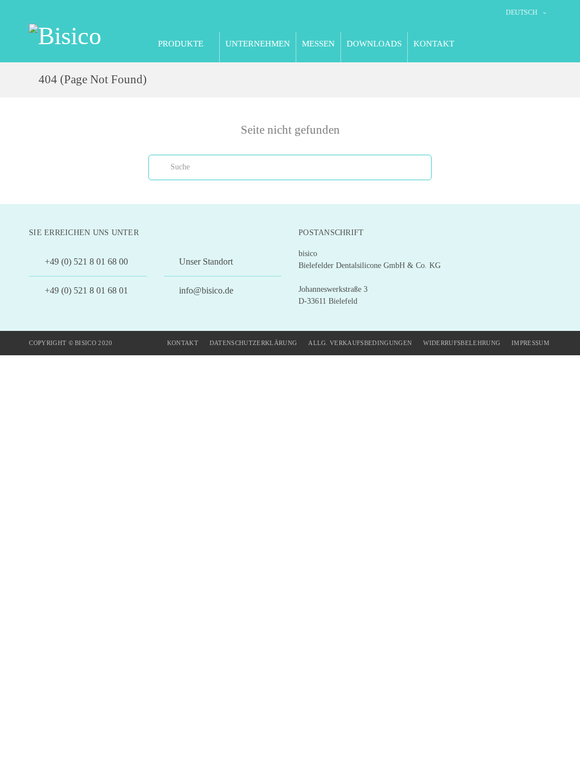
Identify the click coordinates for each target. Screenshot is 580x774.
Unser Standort (205, 261)
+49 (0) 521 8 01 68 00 (85, 261)
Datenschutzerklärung (253, 342)
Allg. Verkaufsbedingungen (360, 342)
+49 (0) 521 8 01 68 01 (85, 290)
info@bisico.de (205, 290)
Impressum (530, 342)
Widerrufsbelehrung (461, 342)
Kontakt (182, 342)
